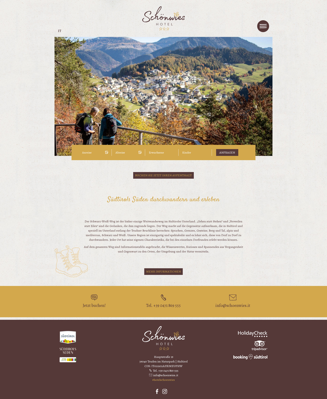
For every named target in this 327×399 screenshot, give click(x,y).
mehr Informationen (163, 271)
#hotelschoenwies (163, 380)
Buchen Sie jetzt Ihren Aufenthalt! (163, 175)
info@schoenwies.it (165, 375)
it (59, 31)
